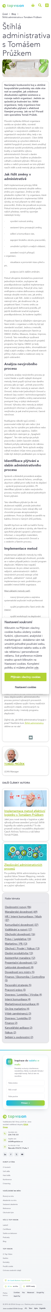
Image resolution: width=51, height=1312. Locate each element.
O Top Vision (7, 1254)
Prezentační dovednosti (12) (21, 962)
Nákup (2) (10, 1032)
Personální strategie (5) (18, 985)
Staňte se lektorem (10, 1233)
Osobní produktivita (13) (19, 953)
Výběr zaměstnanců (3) (18, 1013)
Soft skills (6, 1171)
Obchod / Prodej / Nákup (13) (22, 948)
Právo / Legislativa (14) (18, 939)
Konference (7, 1179)
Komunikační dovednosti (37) (21, 924)
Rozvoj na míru (8, 1196)
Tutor (30, 1308)
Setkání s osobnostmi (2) (19, 1037)
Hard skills (6, 1175)
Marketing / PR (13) (16, 943)
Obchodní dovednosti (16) (20, 934)
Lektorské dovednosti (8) (19, 967)
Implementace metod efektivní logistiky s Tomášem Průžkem (24, 813)
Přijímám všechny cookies (25, 677)
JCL (26, 1308)
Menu (47, 5)
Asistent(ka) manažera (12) (20, 958)
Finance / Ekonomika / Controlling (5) (25, 978)
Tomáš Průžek (14, 764)
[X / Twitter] (16, 1154)
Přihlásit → (25, 1103)
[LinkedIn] (5, 1154)
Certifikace (7, 1229)
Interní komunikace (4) (17, 999)
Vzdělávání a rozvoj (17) (18, 929)
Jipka (36, 1308)
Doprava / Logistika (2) (18, 1018)
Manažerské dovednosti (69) (21, 911)
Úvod (5, 14)
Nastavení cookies (25, 687)
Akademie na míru (9, 1200)
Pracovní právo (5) (15, 989)
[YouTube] (22, 1154)
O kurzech (7, 1167)
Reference (7, 1208)
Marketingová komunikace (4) (22, 1004)
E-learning (6, 1183)
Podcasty (6, 1237)
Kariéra (5, 1258)
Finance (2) (11, 1023)
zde (36, 667)
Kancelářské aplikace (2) (18, 1027)
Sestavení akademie (10, 1204)
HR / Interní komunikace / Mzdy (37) (23, 918)
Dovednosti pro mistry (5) (20, 972)
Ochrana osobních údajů (12, 1270)
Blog (14, 14)
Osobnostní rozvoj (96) (18, 907)
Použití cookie (8, 1266)
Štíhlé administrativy (34, 723)
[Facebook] (11, 1154)
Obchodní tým (8, 1212)
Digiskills (42, 1308)
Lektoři (5, 1225)
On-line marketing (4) (17, 1008)
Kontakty (6, 1262)
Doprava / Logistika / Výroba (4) (23, 994)
